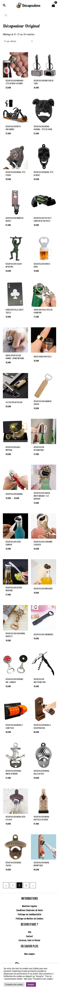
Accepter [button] (31, 984)
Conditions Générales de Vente (29, 910)
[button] (4, 5)
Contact (29, 936)
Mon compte (29, 953)
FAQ (29, 932)
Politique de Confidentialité (29, 914)
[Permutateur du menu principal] (6, 15)
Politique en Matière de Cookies (29, 918)
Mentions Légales (29, 905)
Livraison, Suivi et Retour (29, 940)
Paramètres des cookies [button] (14, 984)
